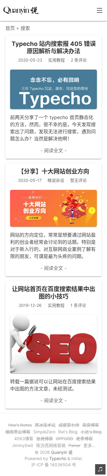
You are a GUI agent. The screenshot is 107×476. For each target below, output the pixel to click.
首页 (10, 28)
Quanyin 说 (62, 452)
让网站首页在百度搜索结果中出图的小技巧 (53, 292)
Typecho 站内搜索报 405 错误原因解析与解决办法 (54, 47)
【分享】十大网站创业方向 (53, 171)
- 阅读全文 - (53, 150)
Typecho (57, 458)
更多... (89, 445)
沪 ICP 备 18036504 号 (53, 464)
